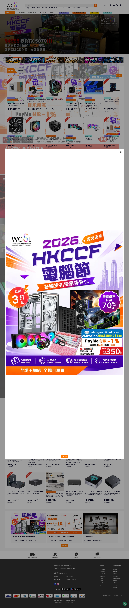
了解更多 (64, 456)
